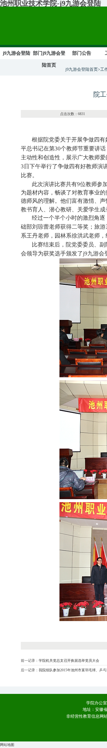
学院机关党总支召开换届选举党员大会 (69, 661)
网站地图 (7, 745)
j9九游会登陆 (16, 53)
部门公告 (81, 53)
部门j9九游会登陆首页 (49, 59)
